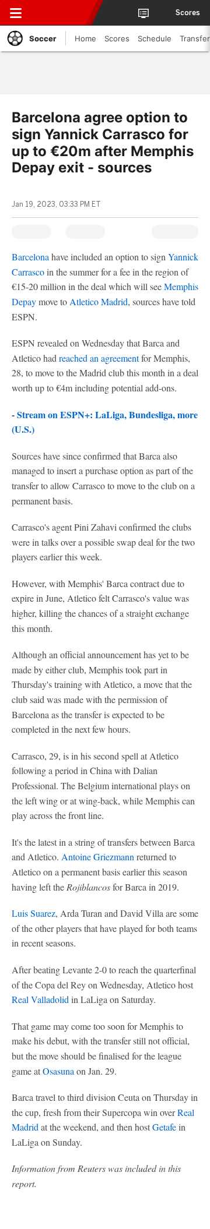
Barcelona (30, 256)
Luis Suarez (33, 913)
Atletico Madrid (98, 301)
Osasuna (58, 1071)
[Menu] (16, 13)
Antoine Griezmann (97, 856)
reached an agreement (99, 358)
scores (188, 13)
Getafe (164, 1127)
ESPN (62, 13)
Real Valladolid (40, 999)
